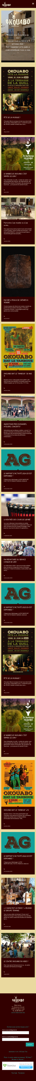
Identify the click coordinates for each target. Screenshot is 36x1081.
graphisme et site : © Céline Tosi (18, 1051)
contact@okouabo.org (18, 1012)
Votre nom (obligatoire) (9, 1030)
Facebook (21, 1073)
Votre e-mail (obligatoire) (10, 1036)
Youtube (14, 1073)
